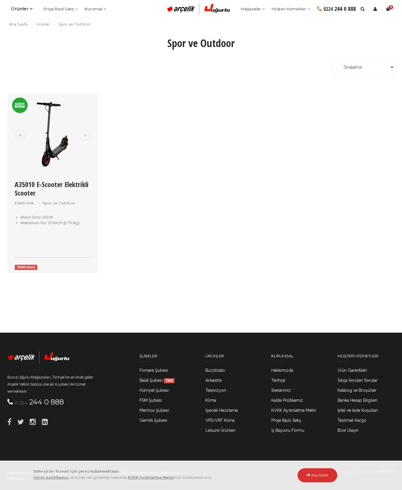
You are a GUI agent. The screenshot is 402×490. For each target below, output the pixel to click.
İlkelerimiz (281, 390)
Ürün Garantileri (352, 370)
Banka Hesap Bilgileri (357, 400)
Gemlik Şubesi (153, 420)
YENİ (169, 380)
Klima (210, 400)
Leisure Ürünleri (220, 430)
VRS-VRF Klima (220, 420)
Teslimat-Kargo (352, 420)
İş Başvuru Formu (287, 430)
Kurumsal (93, 8)
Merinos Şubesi (154, 410)
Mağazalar (251, 8)
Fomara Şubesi (153, 370)
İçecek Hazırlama (221, 410)
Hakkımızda (282, 370)
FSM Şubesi (150, 400)
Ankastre (213, 380)
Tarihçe (278, 380)
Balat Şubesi (156, 380)
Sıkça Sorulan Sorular (358, 380)
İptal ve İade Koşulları (358, 410)
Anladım (319, 475)
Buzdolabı (215, 370)
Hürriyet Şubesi (154, 390)
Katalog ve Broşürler (357, 390)
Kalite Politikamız (287, 400)
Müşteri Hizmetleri (289, 8)
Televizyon (215, 390)
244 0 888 (339, 9)
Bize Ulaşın (348, 430)
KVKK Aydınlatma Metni (293, 410)
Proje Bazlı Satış (59, 8)
